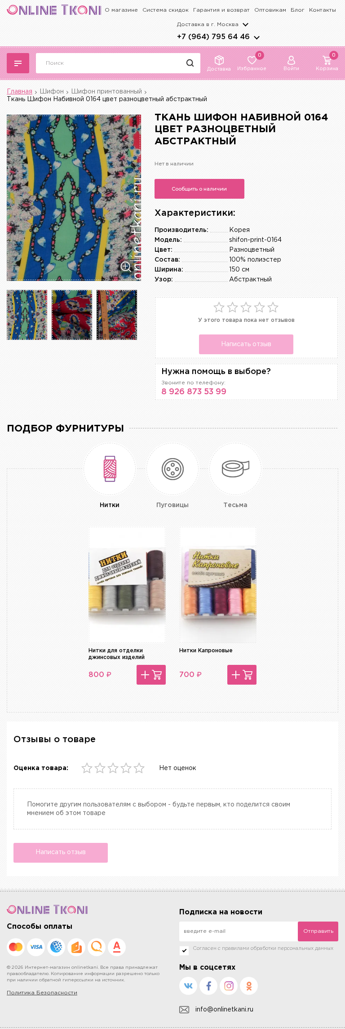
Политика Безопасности (42, 992)
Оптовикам (270, 10)
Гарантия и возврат (221, 10)
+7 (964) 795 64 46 (213, 37)
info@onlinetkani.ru (224, 1009)
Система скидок (165, 10)
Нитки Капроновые (206, 650)
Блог (298, 10)
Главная (19, 91)
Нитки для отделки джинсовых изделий (116, 653)
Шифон (52, 91)
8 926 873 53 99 (193, 392)
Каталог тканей (18, 63)
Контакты (322, 10)
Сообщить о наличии (199, 189)
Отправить (318, 931)
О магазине (121, 10)
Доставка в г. (208, 24)
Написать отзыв (246, 344)
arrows (256, 37)
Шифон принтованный (106, 91)
